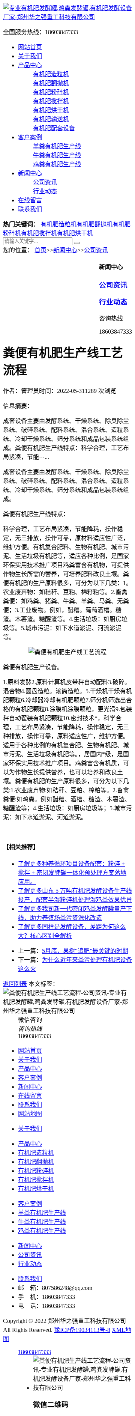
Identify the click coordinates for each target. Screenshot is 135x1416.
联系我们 (30, 209)
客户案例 (30, 137)
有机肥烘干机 (51, 110)
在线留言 (30, 200)
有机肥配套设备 (54, 128)
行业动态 (45, 191)
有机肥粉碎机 (51, 92)
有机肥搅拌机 (51, 101)
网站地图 (30, 1114)
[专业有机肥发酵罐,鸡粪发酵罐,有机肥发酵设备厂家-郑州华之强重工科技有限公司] (67, 17)
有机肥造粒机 (51, 74)
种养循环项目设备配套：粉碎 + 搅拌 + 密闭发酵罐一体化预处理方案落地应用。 (72, 873)
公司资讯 (45, 182)
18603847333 (34, 1352)
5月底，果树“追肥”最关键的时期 (85, 951)
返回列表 (15, 984)
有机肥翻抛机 (51, 83)
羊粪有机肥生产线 (57, 146)
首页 (40, 250)
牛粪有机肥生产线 (57, 155)
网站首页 (30, 47)
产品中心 (30, 65)
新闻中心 (30, 173)
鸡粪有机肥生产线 (57, 164)
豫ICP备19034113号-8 (82, 1330)
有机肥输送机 (51, 119)
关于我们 (30, 56)
